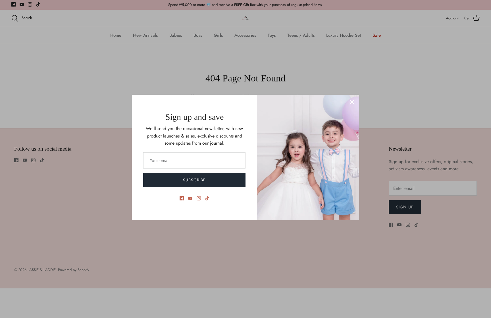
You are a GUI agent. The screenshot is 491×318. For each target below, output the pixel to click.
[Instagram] (199, 198)
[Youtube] (190, 198)
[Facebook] (182, 198)
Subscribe (194, 180)
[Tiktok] (207, 198)
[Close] (352, 102)
